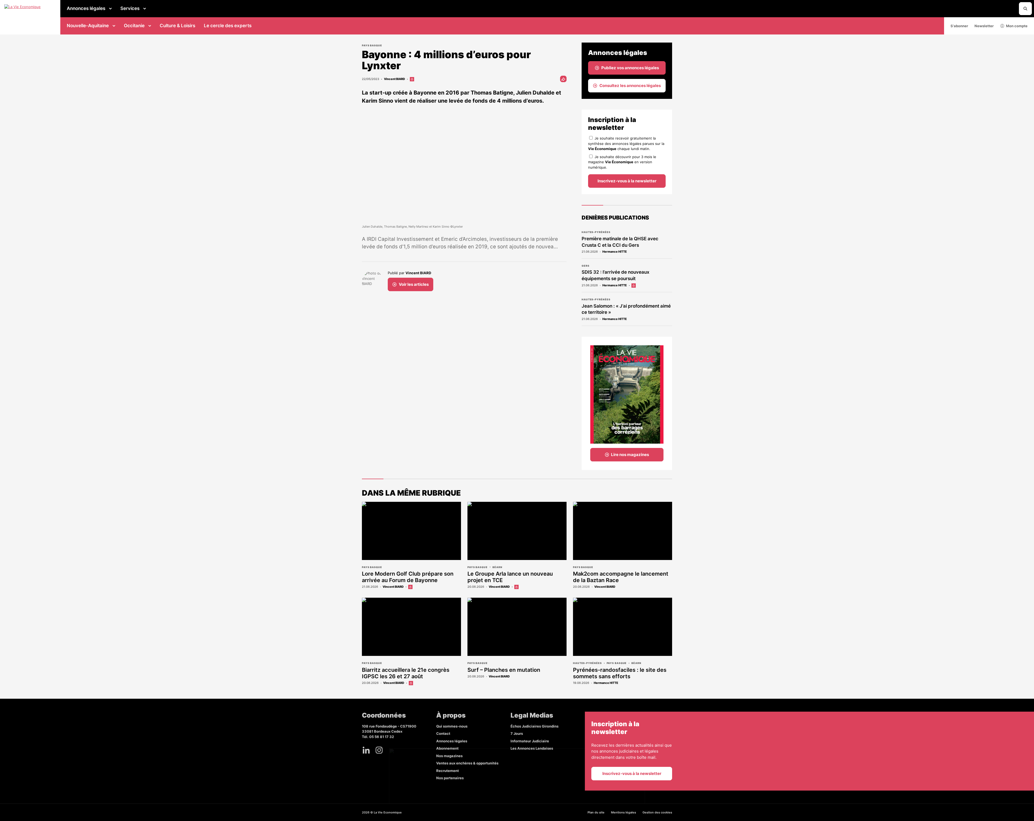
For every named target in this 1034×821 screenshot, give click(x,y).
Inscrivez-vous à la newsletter (627, 180)
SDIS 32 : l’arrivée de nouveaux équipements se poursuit (615, 275)
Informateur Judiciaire (530, 741)
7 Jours (517, 733)
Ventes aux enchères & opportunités (467, 763)
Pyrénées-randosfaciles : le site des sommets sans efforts (619, 673)
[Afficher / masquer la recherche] (1025, 8)
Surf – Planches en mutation (503, 670)
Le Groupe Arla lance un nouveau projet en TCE (510, 576)
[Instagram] (379, 750)
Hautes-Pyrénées (596, 232)
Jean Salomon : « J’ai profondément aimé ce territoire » (626, 309)
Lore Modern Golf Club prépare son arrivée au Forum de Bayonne (407, 576)
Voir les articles (414, 284)
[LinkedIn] (366, 750)
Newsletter (984, 26)
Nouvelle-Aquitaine (88, 25)
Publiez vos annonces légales (630, 67)
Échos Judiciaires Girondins (534, 726)
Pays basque (372, 45)
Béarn (497, 567)
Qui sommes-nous (451, 726)
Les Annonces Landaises (532, 748)
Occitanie (134, 25)
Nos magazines (449, 756)
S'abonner (959, 26)
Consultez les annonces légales (630, 85)
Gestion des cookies (657, 812)
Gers (585, 265)
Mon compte (1017, 26)
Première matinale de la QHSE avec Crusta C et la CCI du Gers (620, 242)
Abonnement (447, 748)
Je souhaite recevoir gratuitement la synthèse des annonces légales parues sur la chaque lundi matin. (626, 143)
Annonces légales (86, 8)
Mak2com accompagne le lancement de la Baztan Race (620, 576)
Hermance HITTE (614, 251)
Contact (443, 733)
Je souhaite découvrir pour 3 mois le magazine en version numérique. (622, 162)
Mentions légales (623, 812)
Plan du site (596, 812)
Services (129, 8)
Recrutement (447, 770)
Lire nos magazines (630, 454)
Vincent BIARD (394, 79)
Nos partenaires (450, 778)
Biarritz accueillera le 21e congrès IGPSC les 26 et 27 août (405, 673)
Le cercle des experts (227, 25)
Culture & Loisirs (177, 25)
